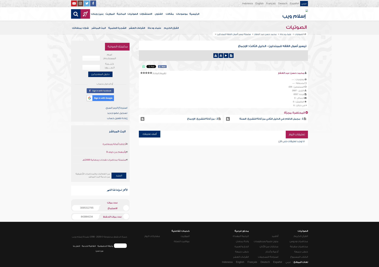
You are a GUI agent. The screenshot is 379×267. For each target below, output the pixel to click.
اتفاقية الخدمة (89, 246)
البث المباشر (98, 28)
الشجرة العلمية (117, 28)
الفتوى (158, 14)
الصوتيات (132, 14)
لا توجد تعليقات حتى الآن (291, 141)
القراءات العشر (137, 28)
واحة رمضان (242, 241)
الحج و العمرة (242, 246)
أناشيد (275, 236)
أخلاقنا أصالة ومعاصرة (114, 144)
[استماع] (226, 55)
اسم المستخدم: (109, 56)
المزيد (119, 175)
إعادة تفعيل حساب (117, 118)
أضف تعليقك (150, 134)
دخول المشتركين (100, 74)
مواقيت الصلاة (182, 241)
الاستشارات (146, 14)
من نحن (99, 251)
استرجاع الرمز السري (116, 108)
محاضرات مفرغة (299, 246)
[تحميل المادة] (221, 55)
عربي (304, 3)
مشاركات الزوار (152, 236)
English (259, 3)
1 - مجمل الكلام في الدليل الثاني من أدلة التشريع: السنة (271, 118)
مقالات (170, 14)
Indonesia (247, 3)
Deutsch (282, 3)
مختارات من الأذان (269, 246)
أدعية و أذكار (271, 251)
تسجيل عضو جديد (117, 113)
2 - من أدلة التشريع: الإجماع (202, 118)
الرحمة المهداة (241, 236)
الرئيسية (194, 14)
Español (294, 3)
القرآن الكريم (171, 28)
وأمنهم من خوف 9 (116, 152)
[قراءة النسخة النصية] (231, 55)
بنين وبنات (97, 14)
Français (271, 3)
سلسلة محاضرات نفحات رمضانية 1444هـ (104, 160)
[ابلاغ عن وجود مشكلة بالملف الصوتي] (215, 55)
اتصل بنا (76, 246)
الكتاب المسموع (299, 257)
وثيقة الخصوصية (105, 246)
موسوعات (182, 14)
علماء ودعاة (154, 28)
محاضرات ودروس (299, 241)
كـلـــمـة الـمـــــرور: (109, 66)
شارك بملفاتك (80, 28)
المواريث (109, 14)
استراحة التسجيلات (268, 257)
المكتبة (121, 14)
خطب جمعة (301, 251)
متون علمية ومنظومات (266, 241)
